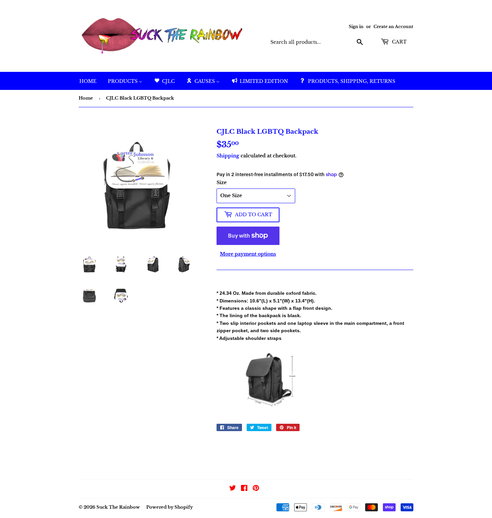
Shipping (228, 156)
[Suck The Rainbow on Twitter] (232, 489)
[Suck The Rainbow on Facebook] (244, 489)
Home (86, 98)
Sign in (356, 26)
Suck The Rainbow (118, 507)
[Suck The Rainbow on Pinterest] (255, 489)
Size (222, 182)
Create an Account (393, 26)
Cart (399, 42)
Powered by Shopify (169, 507)
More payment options (248, 254)
